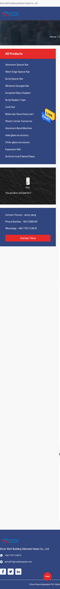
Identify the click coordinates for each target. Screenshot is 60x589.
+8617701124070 (27, 228)
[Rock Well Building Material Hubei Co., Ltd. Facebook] (3, 572)
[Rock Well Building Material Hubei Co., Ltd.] (11, 13)
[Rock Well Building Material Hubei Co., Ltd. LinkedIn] (18, 572)
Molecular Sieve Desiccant (19, 114)
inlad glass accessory (16, 135)
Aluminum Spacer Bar (16, 64)
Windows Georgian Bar (17, 86)
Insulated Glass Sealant (18, 93)
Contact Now (28, 238)
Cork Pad (10, 107)
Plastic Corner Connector (18, 121)
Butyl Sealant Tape (15, 100)
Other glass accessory (17, 142)
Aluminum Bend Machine (18, 128)
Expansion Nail (13, 149)
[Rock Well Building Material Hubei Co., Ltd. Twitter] (11, 572)
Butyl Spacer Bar (14, 78)
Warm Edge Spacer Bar (17, 71)
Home (53, 36)
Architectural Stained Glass (20, 156)
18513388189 (30, 221)
